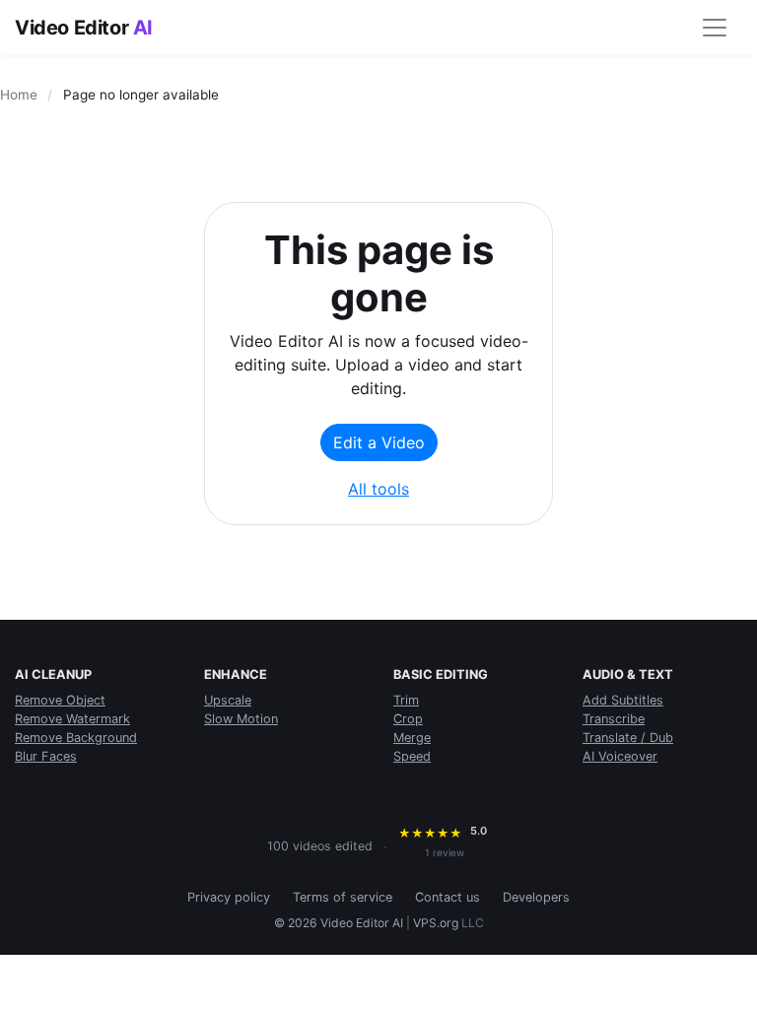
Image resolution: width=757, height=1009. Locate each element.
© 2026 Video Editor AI (338, 922)
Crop (408, 718)
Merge (412, 737)
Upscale (227, 700)
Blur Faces (46, 756)
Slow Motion (241, 718)
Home (18, 94)
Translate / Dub (628, 737)
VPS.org (435, 922)
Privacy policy (228, 897)
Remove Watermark (72, 718)
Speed (412, 756)
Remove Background (76, 737)
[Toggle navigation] (714, 27)
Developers (536, 897)
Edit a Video (379, 442)
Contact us (447, 897)
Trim (406, 700)
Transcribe (614, 718)
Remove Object (60, 700)
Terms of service (342, 897)
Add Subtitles (623, 700)
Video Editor (84, 27)
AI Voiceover (620, 756)
